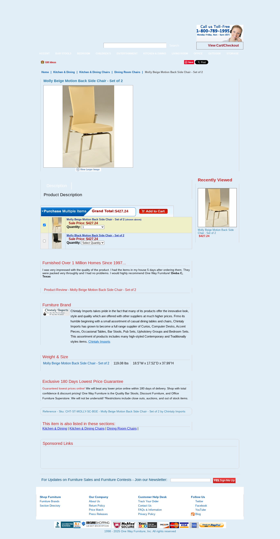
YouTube (200, 509)
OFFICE (198, 53)
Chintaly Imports (99, 341)
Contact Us (144, 505)
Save (190, 62)
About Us (94, 501)
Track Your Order (148, 501)
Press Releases (98, 514)
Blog (198, 514)
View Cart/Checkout (223, 45)
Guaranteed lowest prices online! (63, 388)
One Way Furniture (66, 36)
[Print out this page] (89, 63)
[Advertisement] (74, 9)
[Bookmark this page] (68, 63)
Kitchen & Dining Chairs (94, 72)
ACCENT (44, 53)
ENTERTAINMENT (127, 53)
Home (45, 72)
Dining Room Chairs (127, 72)
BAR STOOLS (63, 53)
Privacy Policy (146, 514)
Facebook (201, 505)
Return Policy (97, 505)
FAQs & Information (150, 509)
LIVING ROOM (180, 53)
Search (174, 45)
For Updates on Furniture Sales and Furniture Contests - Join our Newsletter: (104, 480)
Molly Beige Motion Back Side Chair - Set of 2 (216, 231)
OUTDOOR (214, 53)
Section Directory (50, 505)
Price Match (96, 509)
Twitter (199, 501)
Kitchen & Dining (64, 72)
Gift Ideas (50, 62)
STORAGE (233, 53)
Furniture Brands (49, 501)
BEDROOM (83, 53)
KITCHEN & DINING (154, 53)
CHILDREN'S (103, 53)
